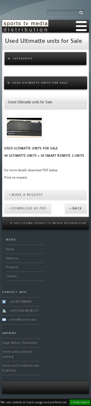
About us (12, 258)
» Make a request (26, 195)
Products (12, 267)
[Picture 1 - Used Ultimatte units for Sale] (24, 127)
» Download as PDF (28, 208)
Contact (11, 276)
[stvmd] (25, 26)
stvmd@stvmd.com (22, 319)
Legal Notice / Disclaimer (19, 343)
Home (10, 249)
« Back (76, 208)
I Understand (80, 402)
